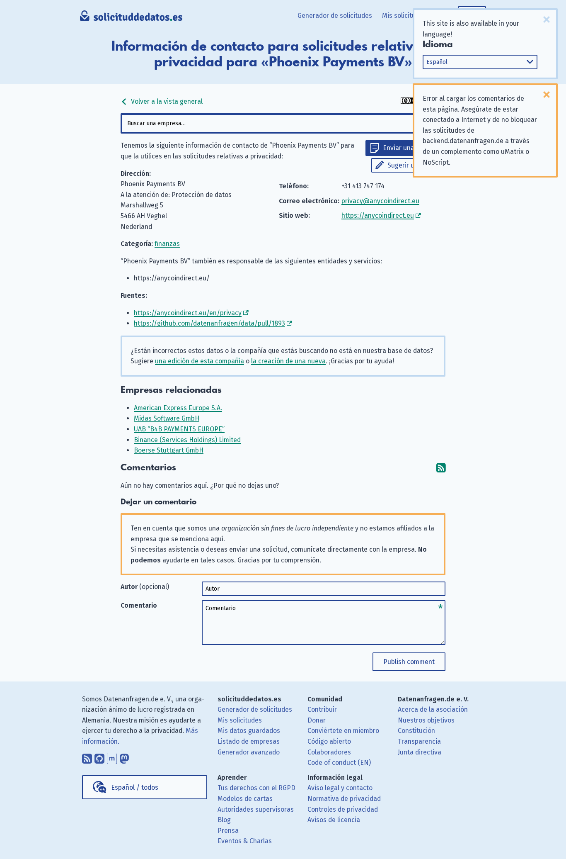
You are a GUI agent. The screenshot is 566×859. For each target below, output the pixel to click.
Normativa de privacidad (344, 799)
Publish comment (409, 662)
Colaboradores (329, 752)
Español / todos (134, 787)
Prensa (228, 831)
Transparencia (419, 741)
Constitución (416, 731)
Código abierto (329, 741)
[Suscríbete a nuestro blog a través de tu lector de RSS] (87, 757)
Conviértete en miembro (343, 731)
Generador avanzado (249, 752)
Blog (224, 820)
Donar (316, 720)
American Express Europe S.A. (178, 408)
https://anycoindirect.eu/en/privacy (188, 313)
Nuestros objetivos (426, 720)
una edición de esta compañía (199, 361)
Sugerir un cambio (414, 165)
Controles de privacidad (342, 809)
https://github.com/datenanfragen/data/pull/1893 (209, 323)
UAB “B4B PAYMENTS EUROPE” (179, 429)
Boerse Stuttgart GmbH (168, 450)
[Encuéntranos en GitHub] (99, 757)
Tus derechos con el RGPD (256, 788)
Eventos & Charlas (245, 841)
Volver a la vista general (166, 101)
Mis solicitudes (404, 15)
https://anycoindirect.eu (377, 215)
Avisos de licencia (333, 820)
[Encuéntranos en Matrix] (112, 757)
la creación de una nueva (288, 361)
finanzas (167, 244)
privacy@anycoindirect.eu (380, 201)
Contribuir (322, 709)
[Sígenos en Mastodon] (124, 757)
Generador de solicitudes (335, 15)
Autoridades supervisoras (256, 809)
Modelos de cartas (245, 799)
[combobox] (283, 123)
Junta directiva (419, 752)
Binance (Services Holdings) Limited (187, 440)
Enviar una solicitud (412, 148)
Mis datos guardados (249, 731)
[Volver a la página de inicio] (131, 18)
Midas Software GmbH (166, 418)
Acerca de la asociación (433, 709)
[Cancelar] (546, 19)
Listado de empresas (249, 741)
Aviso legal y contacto (339, 788)
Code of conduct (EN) (339, 763)
